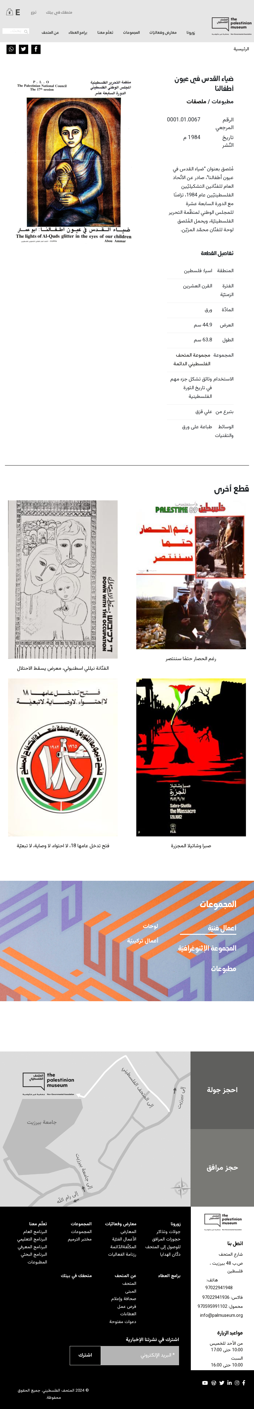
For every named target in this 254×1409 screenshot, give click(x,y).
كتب (153, 1039)
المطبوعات (37, 1262)
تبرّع (34, 13)
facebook (243, 1382)
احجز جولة (222, 1090)
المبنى (130, 1291)
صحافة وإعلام (123, 1299)
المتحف (129, 1283)
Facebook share (36, 49)
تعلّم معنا (38, 1224)
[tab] (208, 928)
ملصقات (196, 101)
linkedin (229, 1382)
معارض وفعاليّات (120, 1224)
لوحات (150, 926)
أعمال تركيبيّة (142, 941)
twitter (221, 1382)
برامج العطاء (77, 33)
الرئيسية (241, 49)
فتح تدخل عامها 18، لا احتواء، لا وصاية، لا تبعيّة (63, 846)
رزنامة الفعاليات (122, 1254)
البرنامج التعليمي (32, 1239)
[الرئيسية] (231, 26)
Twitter (23, 49)
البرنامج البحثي (34, 1254)
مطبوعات (223, 969)
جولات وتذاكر (168, 1232)
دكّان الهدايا (170, 1254)
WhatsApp (11, 49)
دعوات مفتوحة (122, 1322)
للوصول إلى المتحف (163, 1247)
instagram (237, 1382)
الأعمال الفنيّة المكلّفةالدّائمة (123, 1243)
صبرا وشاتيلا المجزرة (191, 846)
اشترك (85, 1355)
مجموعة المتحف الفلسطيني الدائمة (191, 359)
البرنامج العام (35, 1232)
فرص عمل (126, 1306)
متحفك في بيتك (59, 13)
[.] (26, 32)
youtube (205, 1382)
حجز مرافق (222, 1167)
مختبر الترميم (79, 1239)
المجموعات (81, 1224)
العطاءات (128, 1314)
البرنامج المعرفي (32, 1247)
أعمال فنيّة (222, 929)
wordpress (213, 1382)
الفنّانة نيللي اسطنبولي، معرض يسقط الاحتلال (63, 668)
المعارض (128, 1232)
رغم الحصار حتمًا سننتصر (191, 659)
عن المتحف (125, 1276)
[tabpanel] (96, 972)
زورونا (176, 1224)
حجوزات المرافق (166, 1239)
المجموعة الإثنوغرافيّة (209, 949)
